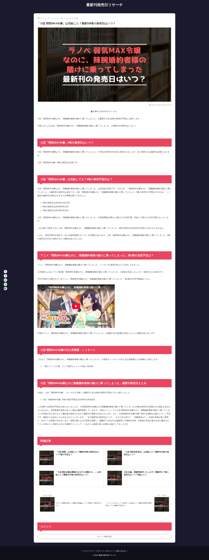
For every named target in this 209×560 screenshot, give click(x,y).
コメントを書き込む (104, 536)
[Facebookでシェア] (5, 276)
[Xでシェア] (5, 271)
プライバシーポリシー (104, 551)
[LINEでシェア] (5, 284)
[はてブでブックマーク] (5, 280)
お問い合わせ (121, 551)
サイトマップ (88, 551)
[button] (5, 288)
